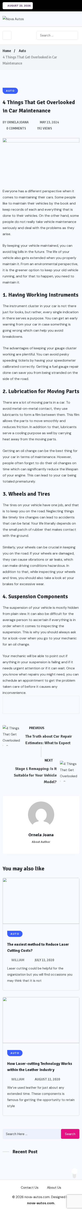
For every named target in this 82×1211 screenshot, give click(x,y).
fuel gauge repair (65, 366)
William (17, 960)
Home (7, 51)
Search (70, 1134)
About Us (54, 1187)
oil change (29, 450)
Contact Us (29, 1187)
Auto (22, 51)
